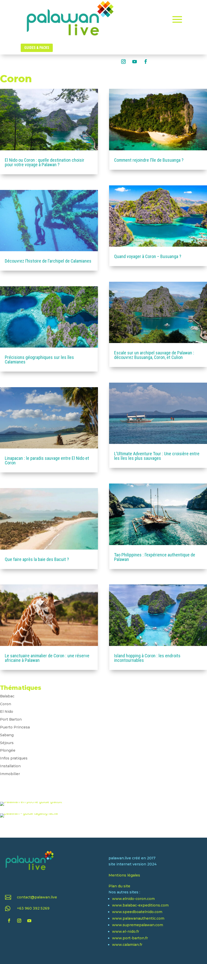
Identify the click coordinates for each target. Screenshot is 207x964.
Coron (5, 704)
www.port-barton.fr (130, 938)
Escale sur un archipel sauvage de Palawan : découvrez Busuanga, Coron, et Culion (154, 355)
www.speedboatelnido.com (137, 912)
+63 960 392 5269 (33, 908)
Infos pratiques (14, 758)
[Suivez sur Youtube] (134, 61)
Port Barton (11, 719)
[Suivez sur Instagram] (123, 61)
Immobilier (10, 774)
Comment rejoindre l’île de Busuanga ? (149, 160)
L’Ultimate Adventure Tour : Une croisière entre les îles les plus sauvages (156, 456)
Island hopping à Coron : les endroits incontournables (147, 658)
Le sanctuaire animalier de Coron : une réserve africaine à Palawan (47, 658)
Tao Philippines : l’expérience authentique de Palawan (154, 557)
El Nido (6, 711)
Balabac (7, 696)
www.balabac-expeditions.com (140, 905)
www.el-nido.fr (125, 931)
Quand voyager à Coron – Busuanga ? (147, 256)
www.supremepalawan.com (137, 925)
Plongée (7, 750)
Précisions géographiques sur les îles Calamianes (39, 359)
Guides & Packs (36, 48)
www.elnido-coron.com (133, 898)
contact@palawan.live (37, 897)
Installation (10, 766)
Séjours (7, 743)
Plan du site (119, 886)
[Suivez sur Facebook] (145, 61)
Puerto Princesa (15, 727)
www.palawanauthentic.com (138, 918)
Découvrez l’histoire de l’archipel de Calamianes (48, 261)
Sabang (7, 735)
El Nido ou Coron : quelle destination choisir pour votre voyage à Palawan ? (44, 162)
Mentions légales (124, 875)
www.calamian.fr (127, 944)
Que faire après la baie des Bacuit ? (37, 559)
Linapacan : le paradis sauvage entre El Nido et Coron (47, 460)
